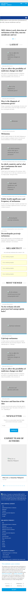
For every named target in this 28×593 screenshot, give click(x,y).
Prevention (4, 514)
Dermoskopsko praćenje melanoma (14, 227)
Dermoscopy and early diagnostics (8, 512)
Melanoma (5, 134)
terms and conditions (7, 573)
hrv (21, 3)
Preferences (19, 583)
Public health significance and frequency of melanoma (14, 193)
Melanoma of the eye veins (7, 527)
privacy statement (18, 573)
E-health (3, 516)
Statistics (8, 585)
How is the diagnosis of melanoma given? (14, 95)
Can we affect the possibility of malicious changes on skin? (14, 63)
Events (3, 543)
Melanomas (4, 509)
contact (9, 4)
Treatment (4, 511)
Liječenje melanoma (9, 338)
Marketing (19, 585)
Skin (3, 506)
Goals (3, 539)
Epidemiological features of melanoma (9, 507)
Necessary (7, 583)
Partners (3, 544)
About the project (5, 536)
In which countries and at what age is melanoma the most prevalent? (13, 166)
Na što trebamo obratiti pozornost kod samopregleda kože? (12, 309)
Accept (14, 589)
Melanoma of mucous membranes (8, 529)
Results (3, 541)
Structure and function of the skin (14, 395)
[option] (14, 28)
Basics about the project (6, 538)
